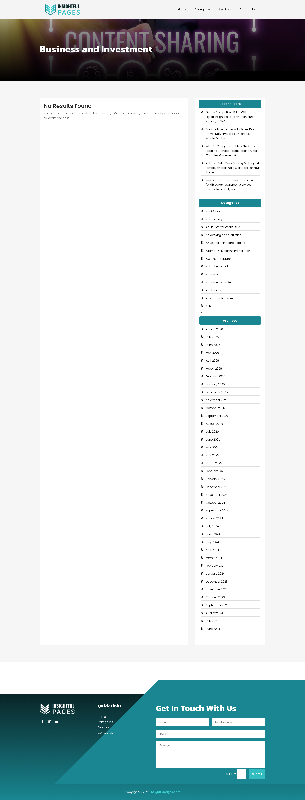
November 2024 (217, 495)
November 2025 (217, 400)
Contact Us (247, 9)
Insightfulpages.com (165, 792)
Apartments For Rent (220, 282)
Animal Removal (217, 266)
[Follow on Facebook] (42, 721)
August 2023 (214, 613)
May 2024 (212, 542)
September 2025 (217, 416)
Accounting (214, 219)
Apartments (214, 274)
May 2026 (212, 353)
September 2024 (217, 510)
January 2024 (215, 574)
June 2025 (213, 440)
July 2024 (212, 526)
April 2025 (212, 455)
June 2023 (213, 629)
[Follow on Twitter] (49, 721)
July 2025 (212, 432)
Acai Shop (213, 211)
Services (225, 9)
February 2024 (215, 566)
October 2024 (215, 503)
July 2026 (212, 337)
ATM (208, 306)
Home (182, 9)
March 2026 (214, 369)
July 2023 (212, 621)
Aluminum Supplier (218, 259)
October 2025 (215, 408)
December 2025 (217, 392)
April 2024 (212, 550)
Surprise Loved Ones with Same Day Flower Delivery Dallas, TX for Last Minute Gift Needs (230, 133)
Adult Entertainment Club (223, 227)
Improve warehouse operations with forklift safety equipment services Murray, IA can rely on (231, 184)
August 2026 (214, 329)
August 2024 (214, 518)
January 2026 (215, 384)
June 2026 (213, 345)
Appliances (213, 290)
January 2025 (215, 479)
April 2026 (212, 361)
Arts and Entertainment (221, 298)
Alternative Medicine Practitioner (228, 251)
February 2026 (215, 376)
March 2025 (214, 463)
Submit (257, 774)
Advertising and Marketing (223, 235)
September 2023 (217, 605)
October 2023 (215, 597)
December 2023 (217, 582)
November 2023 (216, 589)
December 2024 (217, 487)
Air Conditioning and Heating (225, 243)
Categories (203, 9)
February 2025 (215, 471)
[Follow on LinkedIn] (56, 721)
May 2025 (212, 447)
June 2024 (213, 534)
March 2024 (214, 558)
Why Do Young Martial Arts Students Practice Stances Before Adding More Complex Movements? (231, 150)
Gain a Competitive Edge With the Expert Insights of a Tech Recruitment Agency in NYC (231, 116)
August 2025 (214, 424)
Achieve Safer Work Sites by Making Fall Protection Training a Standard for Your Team (233, 167)
